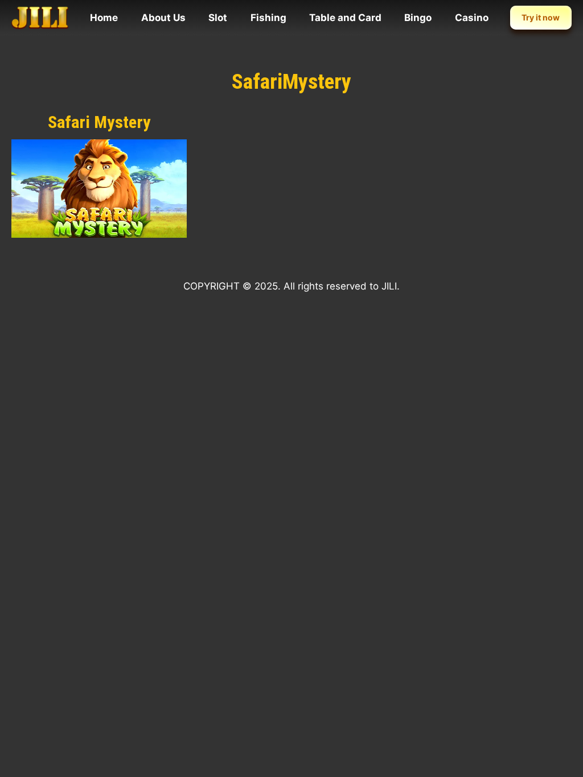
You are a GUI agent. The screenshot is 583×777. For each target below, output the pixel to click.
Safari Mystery (99, 122)
